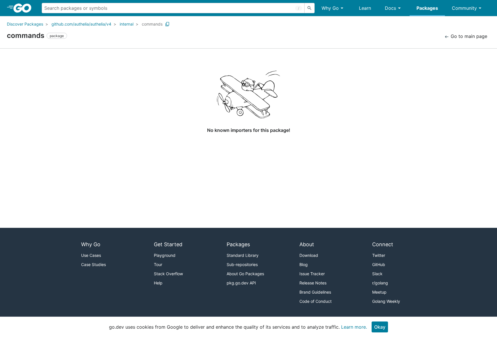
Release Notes (312, 282)
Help (158, 282)
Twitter (378, 255)
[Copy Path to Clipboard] (167, 24)
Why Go (330, 8)
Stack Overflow (168, 273)
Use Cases (91, 255)
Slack (377, 273)
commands (152, 24)
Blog (303, 264)
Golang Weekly (386, 301)
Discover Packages (25, 24)
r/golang (380, 282)
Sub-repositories (242, 264)
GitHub (378, 264)
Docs (390, 8)
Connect (382, 244)
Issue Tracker (312, 273)
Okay (379, 327)
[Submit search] (309, 8)
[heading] (24, 8)
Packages (427, 8)
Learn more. (354, 327)
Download (308, 255)
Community (464, 8)
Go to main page (468, 36)
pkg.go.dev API (241, 282)
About (306, 244)
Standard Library (243, 255)
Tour (158, 264)
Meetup (379, 292)
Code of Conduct (315, 301)
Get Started (168, 244)
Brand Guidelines (315, 292)
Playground (164, 255)
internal (126, 24)
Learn (365, 8)
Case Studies (93, 264)
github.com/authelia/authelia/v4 (81, 24)
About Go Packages (245, 273)
